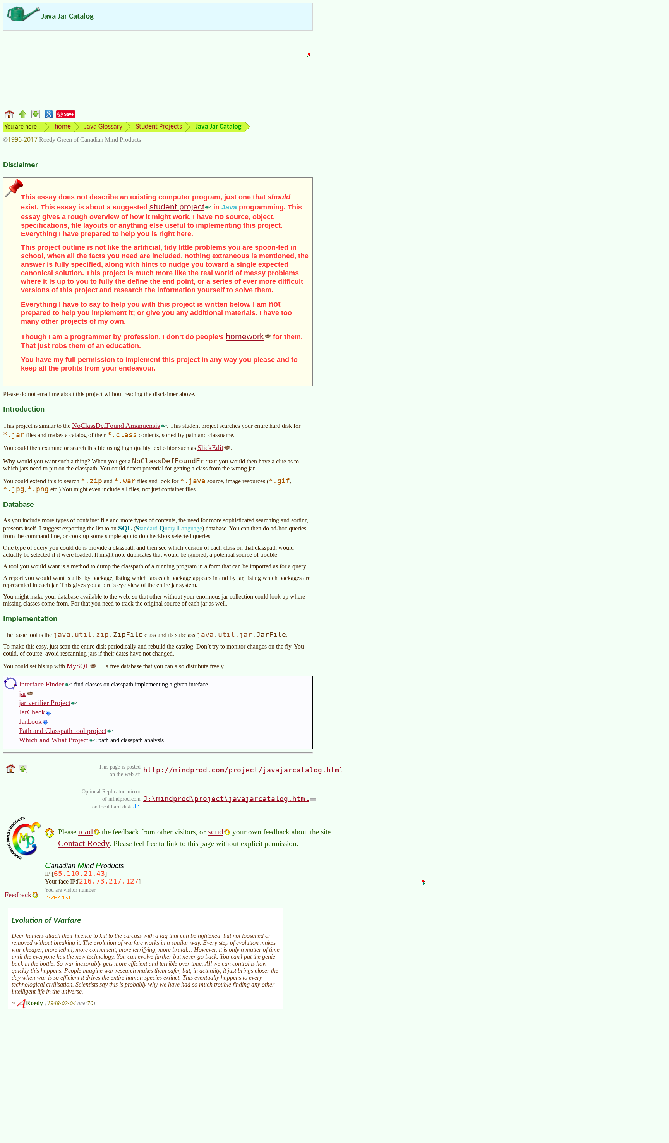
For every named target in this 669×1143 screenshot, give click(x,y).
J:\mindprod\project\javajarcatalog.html (226, 799)
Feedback (18, 895)
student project (176, 206)
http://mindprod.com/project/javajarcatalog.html (243, 770)
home (63, 126)
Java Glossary (103, 126)
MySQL (78, 666)
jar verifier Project (44, 703)
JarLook (30, 721)
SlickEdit (210, 447)
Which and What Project (53, 740)
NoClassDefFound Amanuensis (116, 425)
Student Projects (159, 126)
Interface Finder (41, 684)
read (85, 831)
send (215, 831)
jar (22, 693)
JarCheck (32, 712)
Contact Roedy (84, 843)
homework (245, 336)
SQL (125, 528)
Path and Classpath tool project (62, 731)
